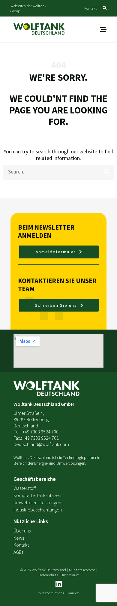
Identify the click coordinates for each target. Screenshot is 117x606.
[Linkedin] (58, 583)
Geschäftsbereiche (35, 479)
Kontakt (90, 8)
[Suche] (106, 172)
